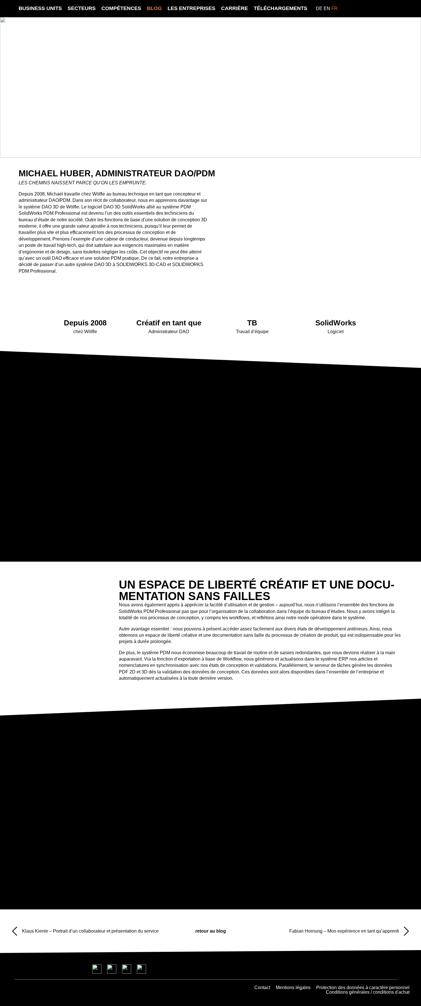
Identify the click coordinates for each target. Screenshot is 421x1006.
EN (327, 8)
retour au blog (210, 931)
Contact (262, 987)
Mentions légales (293, 987)
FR (334, 8)
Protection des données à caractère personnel (363, 987)
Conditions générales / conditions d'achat (368, 992)
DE (319, 8)
